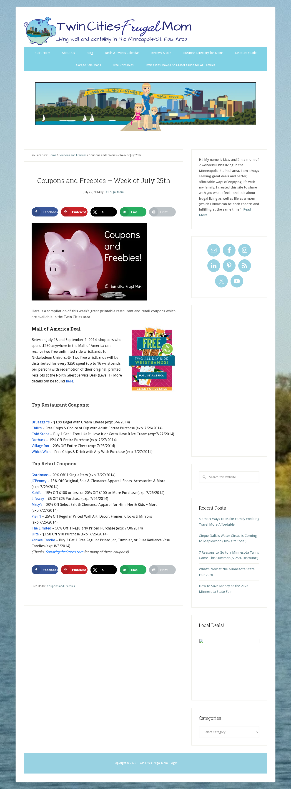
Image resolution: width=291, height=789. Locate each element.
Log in (174, 763)
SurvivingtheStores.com (64, 552)
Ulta (35, 534)
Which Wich (41, 452)
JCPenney (39, 481)
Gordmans (40, 475)
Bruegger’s (41, 422)
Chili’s (37, 428)
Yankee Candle (43, 540)
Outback (38, 440)
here (69, 381)
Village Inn (40, 446)
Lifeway (38, 498)
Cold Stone (40, 434)
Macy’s (37, 504)
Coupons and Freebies (61, 586)
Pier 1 (36, 516)
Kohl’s (36, 493)
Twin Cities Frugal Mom (145, 106)
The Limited (41, 528)
